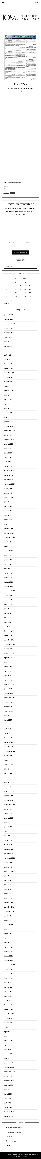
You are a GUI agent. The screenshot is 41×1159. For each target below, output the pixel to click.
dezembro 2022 (9, 319)
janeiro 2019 (8, 528)
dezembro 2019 (9, 479)
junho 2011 (8, 934)
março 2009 (8, 1054)
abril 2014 (7, 782)
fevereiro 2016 (9, 684)
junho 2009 (8, 1040)
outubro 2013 (8, 809)
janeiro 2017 (8, 635)
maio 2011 (7, 938)
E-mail (29, 242)
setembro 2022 (9, 333)
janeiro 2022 (8, 368)
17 (25, 293)
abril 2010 (7, 996)
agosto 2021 (8, 390)
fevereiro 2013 (9, 845)
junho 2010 (8, 987)
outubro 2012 (8, 862)
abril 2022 (7, 355)
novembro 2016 (9, 644)
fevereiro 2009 (9, 1058)
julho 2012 (7, 876)
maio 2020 (7, 457)
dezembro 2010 (9, 960)
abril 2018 (7, 569)
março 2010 (8, 1000)
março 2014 (8, 787)
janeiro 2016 (8, 689)
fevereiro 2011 (9, 951)
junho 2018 (8, 560)
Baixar (12, 193)
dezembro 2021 (9, 373)
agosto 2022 (8, 337)
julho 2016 (7, 662)
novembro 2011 (9, 911)
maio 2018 (7, 564)
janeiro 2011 (8, 956)
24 (25, 296)
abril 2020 (7, 462)
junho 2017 (8, 613)
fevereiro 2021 (9, 417)
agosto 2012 (8, 871)
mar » (10, 303)
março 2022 (8, 359)
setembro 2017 (9, 600)
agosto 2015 (8, 711)
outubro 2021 (8, 382)
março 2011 (8, 947)
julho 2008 (7, 1089)
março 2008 (8, 1107)
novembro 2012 (9, 858)
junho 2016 (8, 666)
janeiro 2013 (8, 849)
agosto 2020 (8, 444)
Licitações (9, 1136)
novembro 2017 (9, 591)
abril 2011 (7, 942)
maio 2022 (7, 350)
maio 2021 (7, 404)
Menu (37, 2)
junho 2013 (8, 827)
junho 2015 (8, 720)
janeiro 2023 (8, 315)
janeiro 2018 (8, 582)
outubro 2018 (8, 542)
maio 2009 (7, 1045)
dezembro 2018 (9, 533)
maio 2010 (7, 991)
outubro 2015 (8, 702)
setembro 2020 (9, 439)
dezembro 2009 (9, 1014)
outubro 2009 (8, 1023)
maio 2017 (7, 617)
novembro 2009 (9, 1018)
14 (11, 293)
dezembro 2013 (9, 800)
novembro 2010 (9, 965)
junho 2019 (8, 506)
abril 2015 (7, 729)
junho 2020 (8, 453)
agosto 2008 (8, 1085)
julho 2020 (7, 448)
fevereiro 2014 (9, 791)
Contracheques (11, 1141)
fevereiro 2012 (9, 898)
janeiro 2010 (8, 1009)
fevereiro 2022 (9, 364)
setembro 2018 (9, 546)
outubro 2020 (8, 435)
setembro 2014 (9, 760)
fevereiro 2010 (9, 1005)
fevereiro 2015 (9, 738)
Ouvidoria (9, 1145)
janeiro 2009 (8, 1063)
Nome (12, 242)
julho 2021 (7, 395)
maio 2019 (7, 511)
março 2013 (8, 840)
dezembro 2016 (9, 640)
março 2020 (8, 466)
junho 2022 (8, 346)
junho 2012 (8, 880)
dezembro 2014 (9, 747)
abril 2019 (7, 515)
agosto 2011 (8, 925)
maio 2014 (7, 778)
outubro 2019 (8, 488)
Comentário (20, 215)
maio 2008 (7, 1098)
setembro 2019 (9, 493)
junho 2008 (8, 1094)
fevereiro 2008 (9, 1112)
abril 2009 (7, 1049)
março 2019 (8, 519)
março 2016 (8, 680)
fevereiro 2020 (9, 471)
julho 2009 (7, 1036)
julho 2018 (7, 555)
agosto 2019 (8, 497)
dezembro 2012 (9, 853)
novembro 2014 (9, 751)
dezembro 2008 (9, 1067)
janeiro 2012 (8, 902)
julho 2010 (7, 982)
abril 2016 (7, 675)
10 (25, 289)
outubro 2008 (8, 1076)
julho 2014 (7, 769)
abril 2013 (7, 836)
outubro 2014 (8, 755)
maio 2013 (7, 831)
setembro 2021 (9, 386)
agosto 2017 (8, 604)
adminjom (20, 91)
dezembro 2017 (9, 586)
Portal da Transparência (14, 1127)
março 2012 (8, 893)
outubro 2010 (8, 969)
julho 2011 (7, 929)
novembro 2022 (9, 324)
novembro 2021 (9, 377)
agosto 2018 (8, 551)
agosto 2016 (8, 658)
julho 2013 (7, 822)
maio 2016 (7, 671)
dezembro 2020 (9, 426)
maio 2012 (7, 885)
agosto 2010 (8, 978)
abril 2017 (7, 622)
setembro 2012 (9, 867)
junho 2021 (8, 399)
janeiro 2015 (8, 742)
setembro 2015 (9, 706)
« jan (5, 303)
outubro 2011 (8, 916)
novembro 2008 (9, 1072)
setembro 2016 (9, 653)
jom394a (6, 193)
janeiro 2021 (8, 422)
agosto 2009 (8, 1032)
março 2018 (8, 573)
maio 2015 (7, 724)
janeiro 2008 (8, 1116)
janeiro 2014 (8, 796)
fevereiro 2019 (9, 524)
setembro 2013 (9, 813)
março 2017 (8, 626)
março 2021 (8, 413)
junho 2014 (8, 773)
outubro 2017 (8, 595)
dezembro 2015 (9, 693)
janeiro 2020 (8, 475)
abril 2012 (7, 889)
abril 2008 (7, 1103)
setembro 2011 (9, 920)
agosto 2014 (8, 764)
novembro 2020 (9, 430)
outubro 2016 (8, 649)
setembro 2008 (9, 1080)
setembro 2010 (9, 974)
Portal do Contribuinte (13, 1132)
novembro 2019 (9, 484)
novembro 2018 (9, 537)
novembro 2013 (9, 804)
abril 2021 (7, 408)
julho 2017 (7, 609)
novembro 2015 (9, 698)
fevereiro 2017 (9, 631)
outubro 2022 (8, 328)
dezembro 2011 (9, 907)
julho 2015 (7, 715)
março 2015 (8, 733)
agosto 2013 (8, 818)
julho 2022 (7, 341)
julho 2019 (7, 502)
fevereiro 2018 (9, 577)
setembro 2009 (9, 1027)
